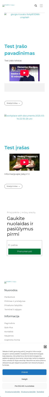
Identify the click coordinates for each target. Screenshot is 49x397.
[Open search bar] (36, 5)
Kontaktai (40, 392)
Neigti (24, 379)
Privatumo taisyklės (12, 392)
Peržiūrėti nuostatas (24, 386)
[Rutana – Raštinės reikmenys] (15, 7)
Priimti (24, 372)
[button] (45, 346)
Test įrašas (16, 147)
